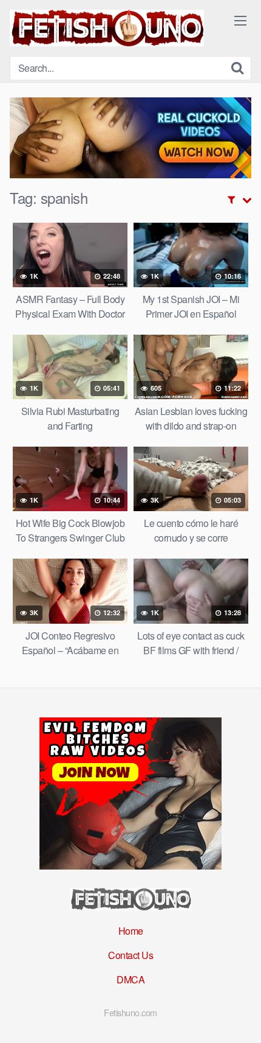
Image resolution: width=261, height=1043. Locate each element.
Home (130, 931)
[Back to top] (239, 1016)
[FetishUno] (107, 28)
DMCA (130, 979)
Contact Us (130, 955)
